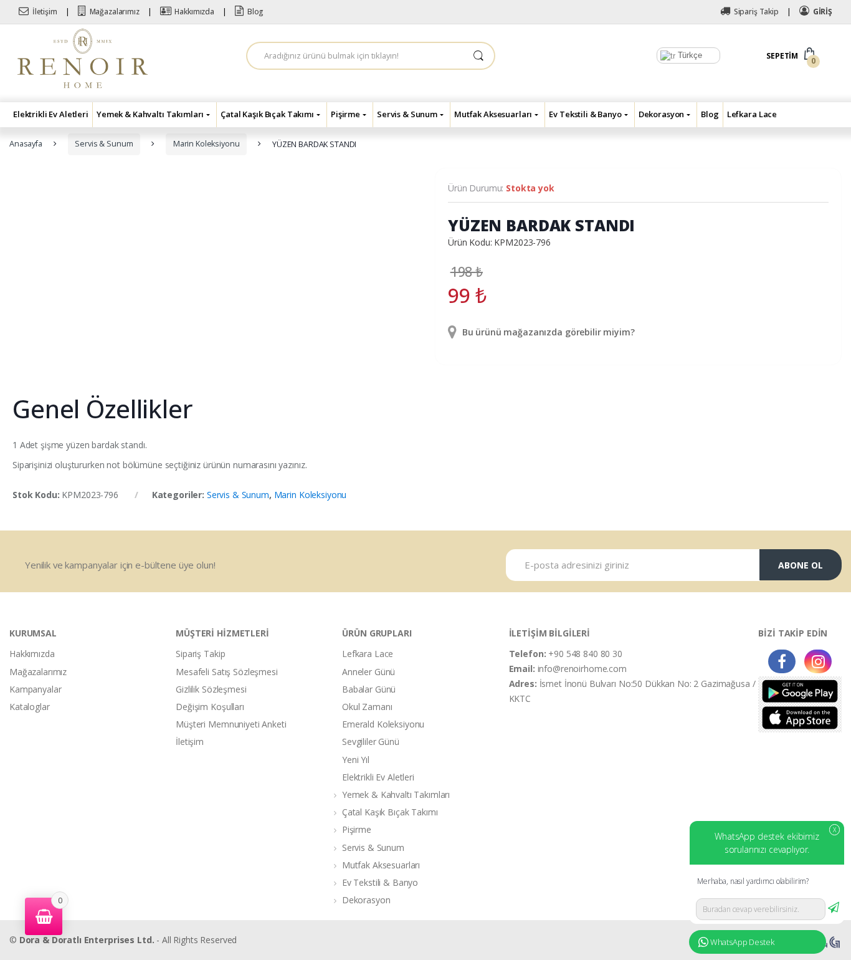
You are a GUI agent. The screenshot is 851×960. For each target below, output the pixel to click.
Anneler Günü (368, 672)
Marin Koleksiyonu (206, 143)
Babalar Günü (369, 689)
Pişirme (345, 114)
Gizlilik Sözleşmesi (211, 689)
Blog (255, 11)
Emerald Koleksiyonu (383, 724)
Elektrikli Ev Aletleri (50, 114)
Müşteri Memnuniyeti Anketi (231, 724)
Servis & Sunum (407, 114)
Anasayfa (25, 143)
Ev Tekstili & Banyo (585, 114)
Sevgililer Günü (370, 741)
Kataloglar (29, 707)
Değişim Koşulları (210, 707)
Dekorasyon (662, 114)
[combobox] (355, 56)
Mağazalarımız (115, 11)
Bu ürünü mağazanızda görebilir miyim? (547, 332)
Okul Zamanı (367, 707)
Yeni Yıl (355, 760)
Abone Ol (800, 565)
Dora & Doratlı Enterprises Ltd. (87, 940)
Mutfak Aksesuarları (493, 114)
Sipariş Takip (756, 11)
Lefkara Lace (752, 114)
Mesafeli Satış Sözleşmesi (227, 672)
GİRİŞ (822, 11)
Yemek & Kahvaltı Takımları (150, 114)
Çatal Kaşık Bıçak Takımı (267, 114)
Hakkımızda (194, 11)
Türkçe (688, 55)
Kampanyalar (35, 689)
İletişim (44, 11)
